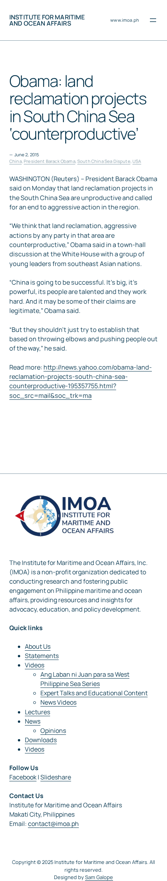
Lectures (37, 712)
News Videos (58, 702)
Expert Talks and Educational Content (94, 693)
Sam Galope (99, 877)
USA (136, 161)
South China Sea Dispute (103, 161)
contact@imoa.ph (53, 823)
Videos (34, 665)
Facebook (23, 777)
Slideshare (55, 777)
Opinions (53, 730)
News (32, 721)
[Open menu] (153, 20)
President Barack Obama (49, 161)
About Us (37, 646)
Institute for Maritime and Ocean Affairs (47, 20)
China (15, 161)
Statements (42, 655)
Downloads (41, 740)
